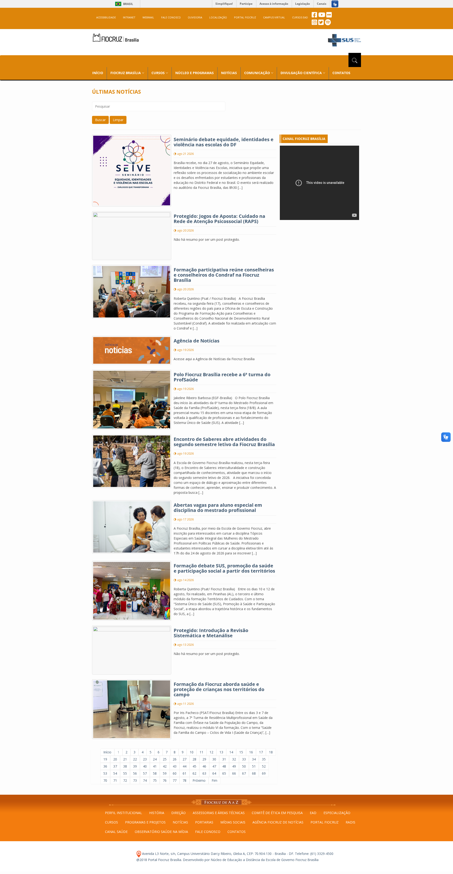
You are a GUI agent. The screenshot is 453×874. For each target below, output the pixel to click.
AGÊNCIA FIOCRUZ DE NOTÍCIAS (277, 822)
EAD (313, 813)
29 (204, 759)
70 (105, 780)
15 (241, 752)
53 (105, 773)
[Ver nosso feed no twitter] (321, 23)
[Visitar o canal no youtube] (321, 16)
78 (184, 780)
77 (174, 780)
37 (115, 766)
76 (165, 780)
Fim (214, 780)
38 (125, 766)
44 (184, 766)
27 (184, 759)
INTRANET (129, 17)
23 (145, 759)
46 (204, 766)
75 (155, 780)
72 (125, 780)
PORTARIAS (204, 822)
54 (115, 773)
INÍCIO (97, 73)
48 (224, 766)
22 (135, 759)
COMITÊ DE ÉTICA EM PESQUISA (277, 813)
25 (165, 759)
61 (184, 773)
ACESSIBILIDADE (106, 17)
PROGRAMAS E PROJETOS (145, 822)
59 (165, 773)
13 (221, 752)
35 (264, 759)
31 (224, 759)
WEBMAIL (148, 17)
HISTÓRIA (156, 813)
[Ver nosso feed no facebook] (314, 16)
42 (165, 766)
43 (174, 766)
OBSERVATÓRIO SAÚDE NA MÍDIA (161, 831)
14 (231, 752)
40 (145, 766)
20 (115, 759)
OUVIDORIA (195, 17)
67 (244, 773)
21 (125, 759)
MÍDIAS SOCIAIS (232, 822)
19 (105, 759)
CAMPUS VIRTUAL (274, 17)
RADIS (350, 822)
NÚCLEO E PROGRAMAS (194, 73)
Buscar (100, 120)
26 (174, 759)
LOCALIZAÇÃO (218, 17)
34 (254, 759)
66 (234, 773)
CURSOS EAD (300, 17)
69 (264, 773)
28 (194, 759)
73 (135, 780)
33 (244, 759)
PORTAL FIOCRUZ (245, 17)
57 (145, 773)
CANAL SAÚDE (116, 831)
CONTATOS (341, 73)
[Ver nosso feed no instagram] (314, 23)
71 (115, 780)
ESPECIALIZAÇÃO (336, 813)
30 (214, 759)
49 (234, 766)
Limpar (118, 120)
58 (155, 773)
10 (191, 752)
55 (125, 773)
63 (204, 773)
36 (105, 766)
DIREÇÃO (178, 813)
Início (107, 752)
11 (201, 752)
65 (224, 773)
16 (251, 752)
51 (254, 766)
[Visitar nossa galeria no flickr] (329, 16)
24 (155, 759)
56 (135, 773)
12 (211, 752)
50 (244, 766)
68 (254, 773)
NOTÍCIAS (229, 73)
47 (214, 766)
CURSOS (111, 822)
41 (155, 766)
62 (194, 773)
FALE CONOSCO (171, 17)
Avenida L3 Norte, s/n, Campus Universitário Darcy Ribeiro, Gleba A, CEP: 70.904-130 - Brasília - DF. (217, 853)
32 (234, 759)
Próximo (199, 780)
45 (194, 766)
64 (214, 773)
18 (271, 752)
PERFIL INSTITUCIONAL (123, 813)
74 (145, 780)
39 (135, 766)
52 (264, 766)
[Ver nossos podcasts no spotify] (328, 23)
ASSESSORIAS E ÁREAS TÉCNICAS (219, 813)
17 (261, 752)
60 (174, 773)
